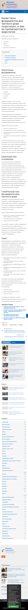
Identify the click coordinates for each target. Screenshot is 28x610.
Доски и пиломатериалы (14, 436)
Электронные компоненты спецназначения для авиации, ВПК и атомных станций (16, 413)
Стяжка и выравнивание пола (14, 514)
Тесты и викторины (14, 519)
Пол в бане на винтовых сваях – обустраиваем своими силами (11, 315)
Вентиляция (14, 422)
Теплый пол (14, 516)
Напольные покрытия (7, 470)
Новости (14, 474)
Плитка (14, 483)
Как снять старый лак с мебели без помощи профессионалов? (14, 318)
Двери (14, 431)
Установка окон (14, 526)
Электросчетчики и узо (14, 538)
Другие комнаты (14, 439)
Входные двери (14, 427)
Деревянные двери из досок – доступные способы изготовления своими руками (16, 359)
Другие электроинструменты (14, 441)
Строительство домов (14, 511)
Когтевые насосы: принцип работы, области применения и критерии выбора (17, 398)
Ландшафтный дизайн (14, 458)
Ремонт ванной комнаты (14, 497)
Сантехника (14, 502)
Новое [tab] (13, 342)
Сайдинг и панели (14, 499)
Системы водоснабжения (14, 504)
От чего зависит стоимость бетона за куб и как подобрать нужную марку (16, 393)
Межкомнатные (14, 468)
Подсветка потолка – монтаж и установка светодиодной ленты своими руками (15, 353)
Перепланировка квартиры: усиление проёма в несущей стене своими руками (14, 330)
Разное (3, 493)
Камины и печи (14, 446)
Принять (13, 606)
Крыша (14, 453)
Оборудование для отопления (14, 479)
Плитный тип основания (10, 57)
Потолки (14, 488)
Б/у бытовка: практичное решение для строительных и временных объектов (16, 403)
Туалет (14, 523)
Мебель (14, 465)
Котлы (14, 451)
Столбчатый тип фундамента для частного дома (14, 60)
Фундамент (14, 531)
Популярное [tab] (6, 342)
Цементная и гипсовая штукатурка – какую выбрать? (16, 364)
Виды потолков (14, 424)
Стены (14, 509)
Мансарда (14, 463)
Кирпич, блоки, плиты (14, 448)
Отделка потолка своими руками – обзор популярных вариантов (13, 307)
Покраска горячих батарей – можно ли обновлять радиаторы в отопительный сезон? (16, 370)
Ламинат (14, 456)
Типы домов (14, 521)
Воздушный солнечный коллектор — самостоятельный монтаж (16, 347)
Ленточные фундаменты (10, 55)
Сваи (6, 62)
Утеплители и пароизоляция (14, 528)
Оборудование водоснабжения (14, 476)
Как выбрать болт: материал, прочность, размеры (17, 408)
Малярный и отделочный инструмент (14, 460)
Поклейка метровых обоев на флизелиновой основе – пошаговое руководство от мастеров (14, 311)
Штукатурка (14, 533)
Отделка (14, 481)
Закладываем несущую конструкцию (14, 335)
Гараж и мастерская (14, 429)
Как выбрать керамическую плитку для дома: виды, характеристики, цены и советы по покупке (17, 388)
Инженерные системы (14, 443)
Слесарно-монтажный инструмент (14, 507)
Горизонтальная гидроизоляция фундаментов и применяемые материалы (15, 376)
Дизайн (14, 434)
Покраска (14, 486)
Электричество (14, 536)
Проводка (14, 491)
